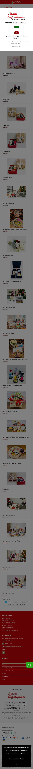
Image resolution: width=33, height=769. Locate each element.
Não (16, 32)
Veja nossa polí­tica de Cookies (16, 758)
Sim (16, 27)
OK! (16, 764)
